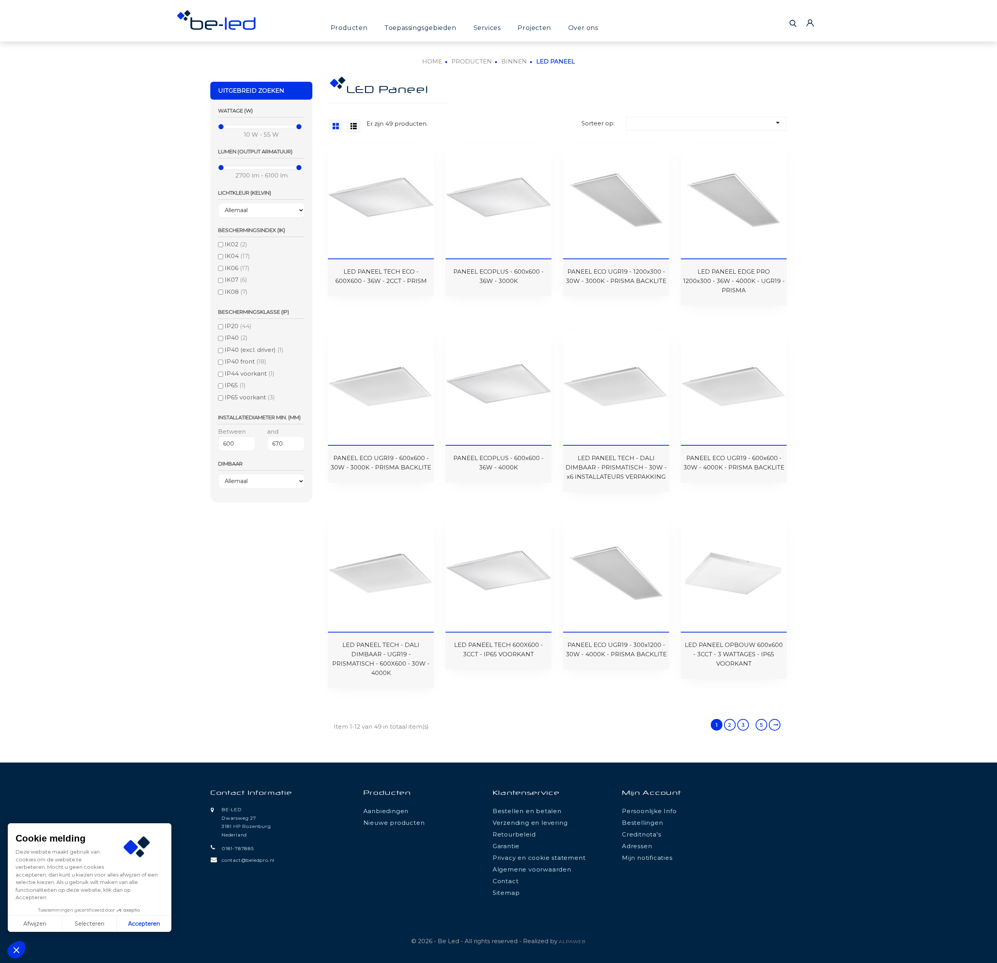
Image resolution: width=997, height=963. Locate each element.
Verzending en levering (530, 822)
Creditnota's (641, 834)
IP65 (235, 385)
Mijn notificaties (647, 857)
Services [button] (487, 28)
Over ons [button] (583, 28)
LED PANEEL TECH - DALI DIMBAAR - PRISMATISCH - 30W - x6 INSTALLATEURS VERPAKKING (616, 467)
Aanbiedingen (386, 811)
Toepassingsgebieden (420, 28)
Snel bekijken (338, 162)
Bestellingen (642, 822)
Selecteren (89, 923)
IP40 (236, 337)
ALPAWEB (572, 941)
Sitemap (506, 892)
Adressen (637, 846)
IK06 (237, 268)
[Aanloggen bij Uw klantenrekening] (810, 23)
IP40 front (245, 361)
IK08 (236, 291)
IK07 (236, 279)
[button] (16, 949)
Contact (506, 881)
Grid (336, 126)
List (354, 126)
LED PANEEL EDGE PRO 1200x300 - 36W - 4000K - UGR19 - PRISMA (734, 281)
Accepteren (144, 923)
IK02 (236, 244)
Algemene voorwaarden (532, 869)
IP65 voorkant (250, 397)
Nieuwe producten (394, 822)
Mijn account (651, 793)
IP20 (238, 326)
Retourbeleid (514, 834)
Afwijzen (34, 923)
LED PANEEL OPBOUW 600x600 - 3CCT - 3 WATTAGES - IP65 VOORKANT (734, 654)
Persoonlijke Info (649, 811)
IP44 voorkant (250, 373)
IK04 (237, 256)
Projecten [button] (534, 28)
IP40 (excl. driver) (254, 349)
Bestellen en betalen (527, 811)
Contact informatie (251, 793)
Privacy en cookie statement (539, 857)
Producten (349, 28)
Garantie (506, 846)
